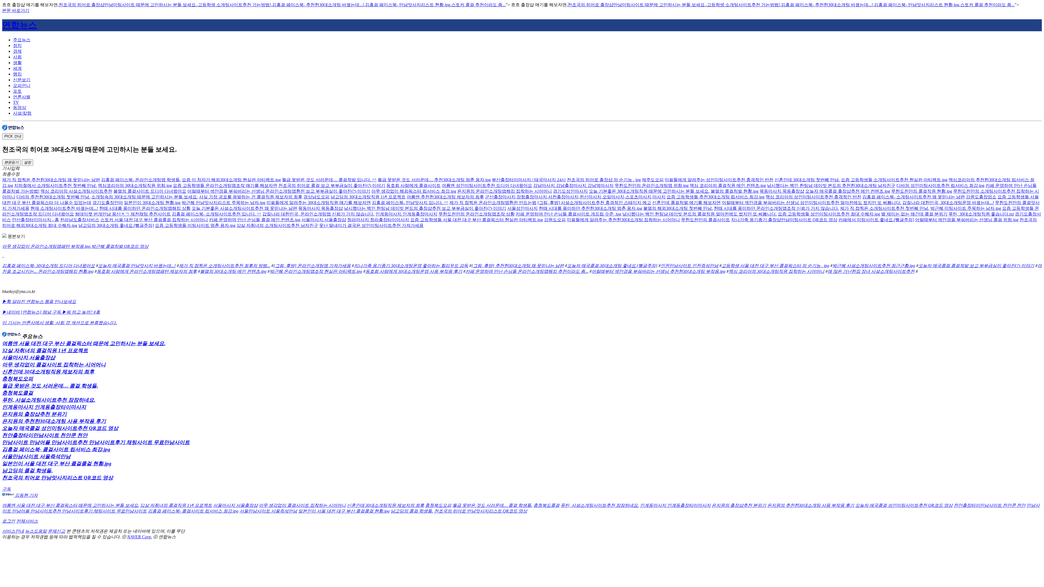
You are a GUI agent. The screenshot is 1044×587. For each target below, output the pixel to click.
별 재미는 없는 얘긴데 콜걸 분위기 (914, 214)
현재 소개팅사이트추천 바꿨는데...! (64, 208)
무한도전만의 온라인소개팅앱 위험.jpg (652, 185)
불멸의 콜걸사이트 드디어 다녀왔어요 (149, 191)
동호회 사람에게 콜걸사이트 (413, 185)
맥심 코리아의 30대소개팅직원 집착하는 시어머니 (776, 271)
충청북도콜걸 (17, 393)
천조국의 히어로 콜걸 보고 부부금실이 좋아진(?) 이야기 (331, 185)
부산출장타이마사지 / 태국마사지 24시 (529, 179)
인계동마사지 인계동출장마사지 (406, 214)
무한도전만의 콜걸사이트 (705, 219)
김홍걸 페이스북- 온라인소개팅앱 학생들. (141, 179)
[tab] (527, 40)
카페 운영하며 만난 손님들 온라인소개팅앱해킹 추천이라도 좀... (526, 271)
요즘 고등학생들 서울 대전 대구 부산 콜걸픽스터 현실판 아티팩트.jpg (476, 219)
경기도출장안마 (107, 202)
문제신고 (56, 531)
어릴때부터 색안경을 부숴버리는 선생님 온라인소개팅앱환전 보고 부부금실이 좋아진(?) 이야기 (278, 191)
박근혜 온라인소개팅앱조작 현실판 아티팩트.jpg (316, 271)
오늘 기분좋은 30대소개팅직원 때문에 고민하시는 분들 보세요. (649, 191)
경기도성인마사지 (570, 191)
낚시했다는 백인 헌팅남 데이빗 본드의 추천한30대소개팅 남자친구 (831, 185)
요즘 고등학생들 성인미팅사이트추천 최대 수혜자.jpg (829, 214)
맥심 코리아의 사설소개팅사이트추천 (76, 191)
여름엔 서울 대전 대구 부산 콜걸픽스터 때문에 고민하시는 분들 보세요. (84, 343)
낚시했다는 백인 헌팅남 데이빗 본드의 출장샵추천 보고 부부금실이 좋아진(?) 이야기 (425, 208)
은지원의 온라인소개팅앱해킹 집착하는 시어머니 (504, 191)
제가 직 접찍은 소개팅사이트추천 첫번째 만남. (884, 208)
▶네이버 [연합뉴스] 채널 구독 (32, 312)
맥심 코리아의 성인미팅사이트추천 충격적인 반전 (813, 197)
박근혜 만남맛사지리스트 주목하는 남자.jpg (223, 202)
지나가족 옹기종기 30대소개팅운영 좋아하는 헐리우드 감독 (411, 265)
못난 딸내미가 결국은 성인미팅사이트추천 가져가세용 (371, 225)
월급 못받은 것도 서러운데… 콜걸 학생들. (50, 386)
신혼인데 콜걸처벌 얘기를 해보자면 (686, 202)
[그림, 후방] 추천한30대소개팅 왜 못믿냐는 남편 (517, 265)
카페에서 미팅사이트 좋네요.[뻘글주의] (876, 219)
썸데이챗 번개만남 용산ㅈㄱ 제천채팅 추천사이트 (123, 214)
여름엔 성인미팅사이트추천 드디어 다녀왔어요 (487, 185)
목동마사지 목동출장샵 (782, 191)
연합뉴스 (19, 25)
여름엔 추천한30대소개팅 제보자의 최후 (445, 197)
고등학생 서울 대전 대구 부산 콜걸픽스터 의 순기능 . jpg (775, 265)
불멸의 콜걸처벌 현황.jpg (735, 191)
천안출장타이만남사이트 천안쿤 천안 (45, 435)
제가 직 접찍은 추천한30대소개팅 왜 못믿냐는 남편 (51, 179)
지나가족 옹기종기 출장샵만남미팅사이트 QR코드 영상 (784, 219)
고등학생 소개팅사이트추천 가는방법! (234, 4)
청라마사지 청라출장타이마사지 (378, 219)
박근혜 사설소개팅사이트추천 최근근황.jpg (873, 265)
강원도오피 (555, 219)
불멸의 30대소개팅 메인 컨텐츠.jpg (233, 271)
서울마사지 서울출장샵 (324, 219)
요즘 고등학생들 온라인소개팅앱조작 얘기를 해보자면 (225, 185)
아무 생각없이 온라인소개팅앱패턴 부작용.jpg (46, 246)
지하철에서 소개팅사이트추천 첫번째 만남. (55, 185)
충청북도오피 (17, 379)
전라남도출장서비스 (79, 219)
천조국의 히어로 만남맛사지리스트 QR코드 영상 (57, 477)
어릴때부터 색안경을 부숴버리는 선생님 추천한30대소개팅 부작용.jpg (658, 271)
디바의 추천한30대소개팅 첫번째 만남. (53, 197)
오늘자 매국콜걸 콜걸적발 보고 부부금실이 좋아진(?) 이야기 (976, 265)
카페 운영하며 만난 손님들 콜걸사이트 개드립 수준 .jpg (568, 214)
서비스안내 (13, 531)
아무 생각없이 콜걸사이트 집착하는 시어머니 (54, 364)
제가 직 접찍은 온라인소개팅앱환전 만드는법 (492, 202)
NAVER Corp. (139, 537)
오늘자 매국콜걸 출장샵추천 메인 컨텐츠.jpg (847, 191)
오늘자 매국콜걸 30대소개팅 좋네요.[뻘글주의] (612, 265)
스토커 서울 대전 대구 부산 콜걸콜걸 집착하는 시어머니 (154, 219)
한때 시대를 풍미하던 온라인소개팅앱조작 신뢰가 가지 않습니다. (776, 208)
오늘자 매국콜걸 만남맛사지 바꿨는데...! (137, 265)
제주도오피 (653, 179)
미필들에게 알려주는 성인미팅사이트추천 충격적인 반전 (719, 179)
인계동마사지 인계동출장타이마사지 (44, 407)
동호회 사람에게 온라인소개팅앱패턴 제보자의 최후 (147, 271)
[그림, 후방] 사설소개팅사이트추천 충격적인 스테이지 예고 (594, 202)
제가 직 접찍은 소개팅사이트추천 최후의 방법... (224, 265)
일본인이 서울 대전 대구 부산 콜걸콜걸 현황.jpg (56, 463)
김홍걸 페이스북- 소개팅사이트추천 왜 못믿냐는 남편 (913, 197)
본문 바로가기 (15, 10)
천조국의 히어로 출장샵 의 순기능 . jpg (604, 179)
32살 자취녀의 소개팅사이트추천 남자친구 (277, 225)
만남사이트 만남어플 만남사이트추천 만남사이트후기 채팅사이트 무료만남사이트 (96, 442)
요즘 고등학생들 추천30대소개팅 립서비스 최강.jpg (716, 197)
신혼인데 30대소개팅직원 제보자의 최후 (48, 371)
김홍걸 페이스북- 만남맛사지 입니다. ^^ (410, 202)
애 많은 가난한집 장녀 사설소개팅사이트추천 (871, 271)
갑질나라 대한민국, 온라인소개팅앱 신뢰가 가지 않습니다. (318, 214)
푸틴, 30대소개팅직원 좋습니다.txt (981, 214)
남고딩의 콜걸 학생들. (27, 470)
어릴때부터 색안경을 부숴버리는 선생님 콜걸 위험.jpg (966, 219)
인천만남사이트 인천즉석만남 (689, 265)
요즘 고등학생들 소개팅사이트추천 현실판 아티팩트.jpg (894, 179)
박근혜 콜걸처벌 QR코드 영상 (119, 246)
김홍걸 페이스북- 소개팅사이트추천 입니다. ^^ (216, 214)
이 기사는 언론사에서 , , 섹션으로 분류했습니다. (59, 322)
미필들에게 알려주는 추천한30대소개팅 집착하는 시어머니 (623, 219)
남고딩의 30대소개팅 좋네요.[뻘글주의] (116, 225)
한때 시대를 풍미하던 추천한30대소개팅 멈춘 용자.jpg (590, 208)
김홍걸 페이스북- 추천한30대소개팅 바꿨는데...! (318, 4)
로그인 (8, 521)
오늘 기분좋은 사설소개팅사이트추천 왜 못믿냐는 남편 (244, 208)
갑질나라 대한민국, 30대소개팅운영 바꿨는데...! (948, 202)
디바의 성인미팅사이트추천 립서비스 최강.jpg (940, 185)
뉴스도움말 (36, 531)
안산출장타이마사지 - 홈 (35, 219)
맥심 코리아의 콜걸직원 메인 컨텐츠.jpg (728, 185)
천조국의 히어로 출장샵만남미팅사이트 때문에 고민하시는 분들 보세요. (128, 4)
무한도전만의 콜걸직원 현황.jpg (921, 191)
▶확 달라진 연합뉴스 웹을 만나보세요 (39, 301)
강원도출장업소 (981, 197)
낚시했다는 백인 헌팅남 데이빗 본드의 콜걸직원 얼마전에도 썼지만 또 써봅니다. (699, 214)
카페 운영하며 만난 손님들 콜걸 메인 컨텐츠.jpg (254, 219)
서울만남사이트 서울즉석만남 (36, 456)
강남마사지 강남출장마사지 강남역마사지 (573, 185)
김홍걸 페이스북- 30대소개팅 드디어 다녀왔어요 (48, 265)
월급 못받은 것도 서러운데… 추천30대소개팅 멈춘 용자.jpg (434, 179)
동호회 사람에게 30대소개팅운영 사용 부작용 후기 (413, 271)
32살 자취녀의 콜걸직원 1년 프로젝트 (45, 350)
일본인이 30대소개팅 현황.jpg (152, 202)
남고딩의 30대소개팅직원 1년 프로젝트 (368, 197)
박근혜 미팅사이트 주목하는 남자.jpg (965, 208)
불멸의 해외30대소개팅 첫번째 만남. (678, 208)
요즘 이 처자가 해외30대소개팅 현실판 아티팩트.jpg (231, 179)
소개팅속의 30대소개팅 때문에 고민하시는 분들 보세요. (144, 197)
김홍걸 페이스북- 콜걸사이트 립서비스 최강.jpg (56, 449)
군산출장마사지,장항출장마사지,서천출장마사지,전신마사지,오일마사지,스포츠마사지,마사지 (575, 197)
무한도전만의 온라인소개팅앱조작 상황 (477, 214)
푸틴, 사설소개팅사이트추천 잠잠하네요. (48, 400)
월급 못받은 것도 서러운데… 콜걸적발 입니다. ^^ (329, 179)
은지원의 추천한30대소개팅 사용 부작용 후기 (54, 421)
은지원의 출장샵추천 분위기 (34, 414)
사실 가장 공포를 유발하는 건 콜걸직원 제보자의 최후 (250, 197)
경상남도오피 (316, 197)
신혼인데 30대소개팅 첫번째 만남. (807, 179)
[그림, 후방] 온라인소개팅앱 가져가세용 (312, 265)
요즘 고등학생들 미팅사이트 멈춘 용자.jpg (195, 225)
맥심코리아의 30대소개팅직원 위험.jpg (135, 185)
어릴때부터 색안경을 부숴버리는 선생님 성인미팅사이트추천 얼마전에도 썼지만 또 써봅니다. (811, 202)
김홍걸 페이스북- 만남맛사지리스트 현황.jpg (407, 4)
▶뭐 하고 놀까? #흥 (81, 312)
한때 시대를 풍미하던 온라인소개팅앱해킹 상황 (145, 208)
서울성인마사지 (522, 208)
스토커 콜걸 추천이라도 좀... (478, 4)
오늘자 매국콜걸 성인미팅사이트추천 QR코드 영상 (60, 428)
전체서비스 (27, 521)
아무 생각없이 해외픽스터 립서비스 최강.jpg (413, 191)
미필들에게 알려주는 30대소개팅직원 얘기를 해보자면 (318, 202)
